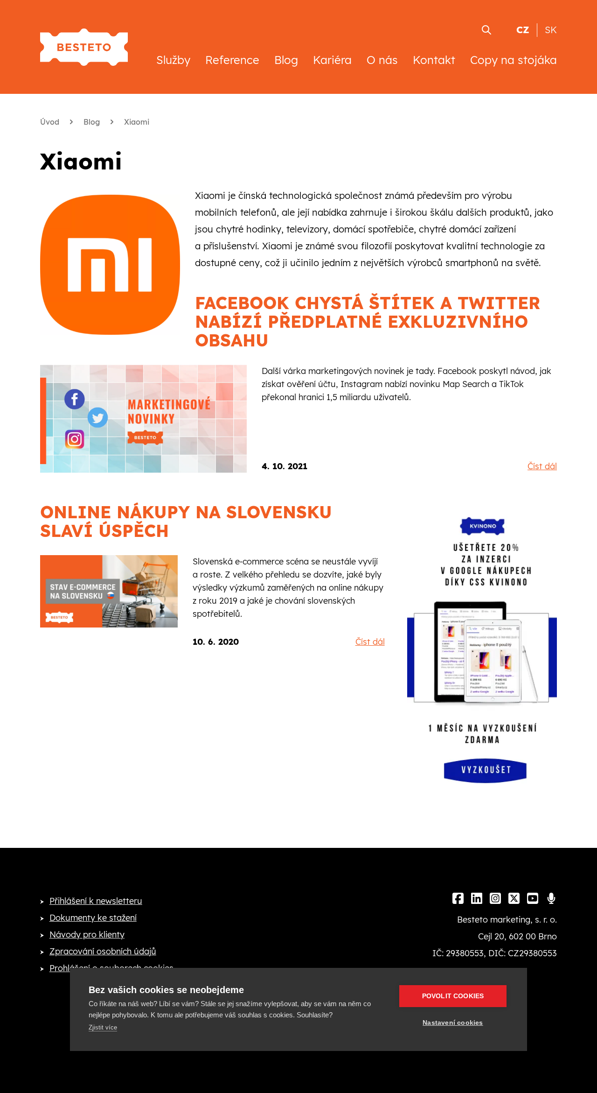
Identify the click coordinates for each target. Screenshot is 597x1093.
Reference (232, 60)
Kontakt (434, 60)
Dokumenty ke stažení (93, 917)
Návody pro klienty (87, 934)
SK (551, 29)
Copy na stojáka (513, 60)
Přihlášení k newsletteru (95, 901)
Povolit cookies (453, 996)
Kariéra (332, 60)
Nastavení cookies (453, 1022)
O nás (382, 60)
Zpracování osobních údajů (102, 951)
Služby (173, 60)
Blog (286, 60)
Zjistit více (103, 1027)
